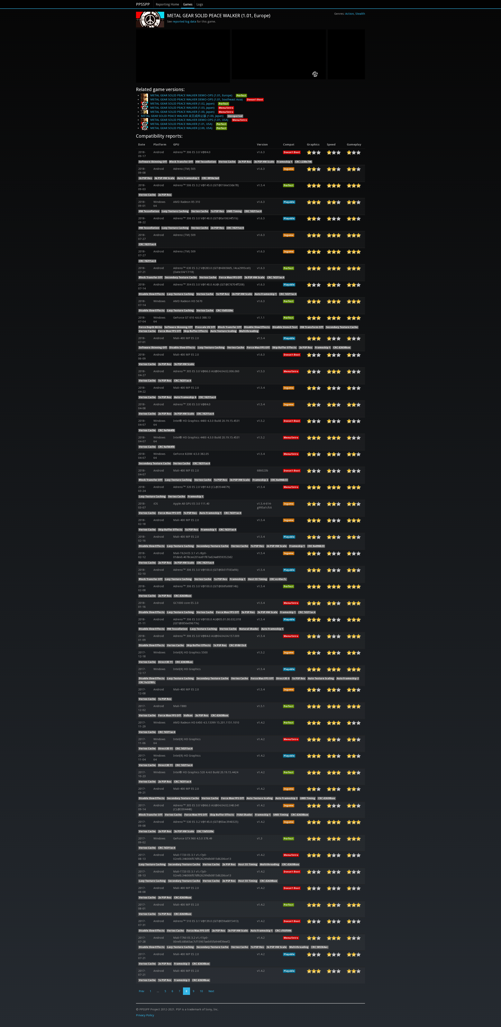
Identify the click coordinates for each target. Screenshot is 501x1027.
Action (349, 13)
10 (201, 991)
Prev (141, 991)
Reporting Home (167, 4)
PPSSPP (143, 4)
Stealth (360, 13)
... (158, 991)
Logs (199, 4)
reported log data (184, 21)
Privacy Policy (145, 1015)
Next (211, 991)
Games (187, 4)
